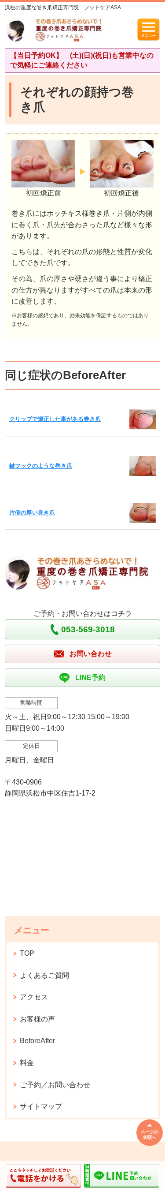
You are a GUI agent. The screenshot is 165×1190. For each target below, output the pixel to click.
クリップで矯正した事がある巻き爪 (55, 419)
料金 (27, 1062)
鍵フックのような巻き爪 (40, 465)
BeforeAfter (37, 1040)
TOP (27, 953)
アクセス (34, 997)
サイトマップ (41, 1106)
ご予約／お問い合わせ (55, 1085)
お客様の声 (37, 1019)
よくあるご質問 (44, 975)
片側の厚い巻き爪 (32, 512)
